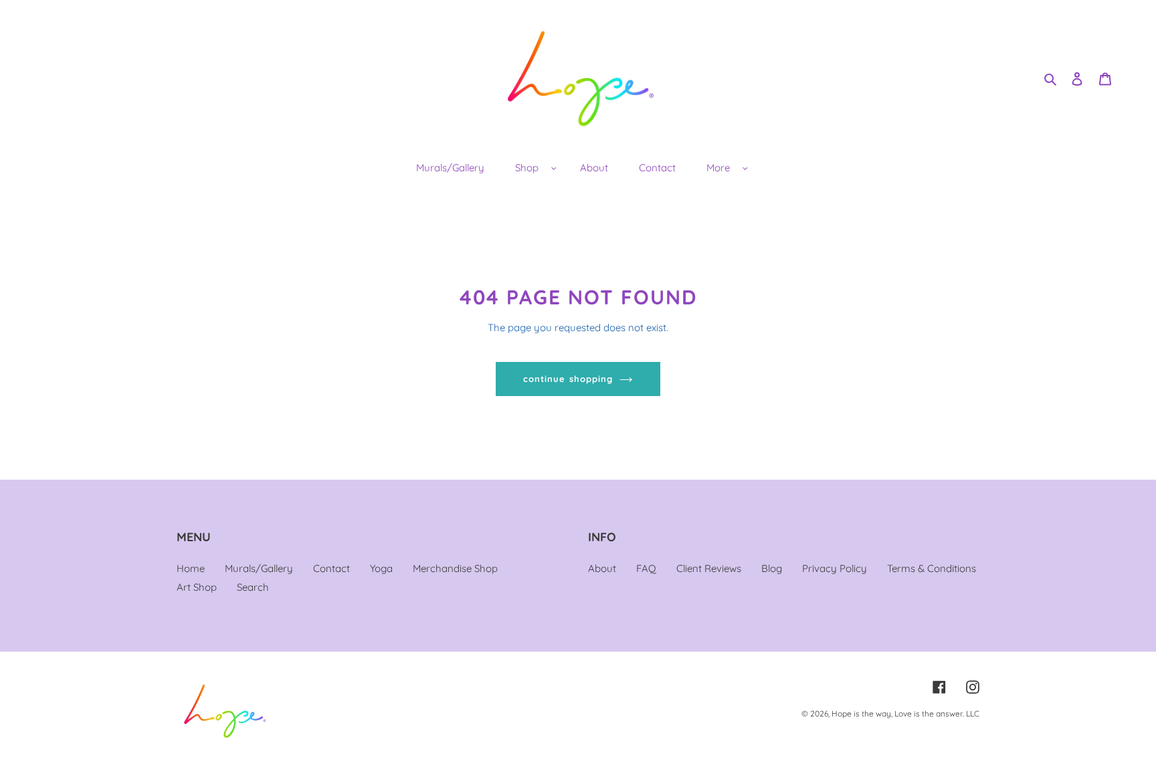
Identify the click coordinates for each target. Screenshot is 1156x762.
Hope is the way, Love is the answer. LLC (905, 713)
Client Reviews (708, 568)
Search (253, 587)
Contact (331, 568)
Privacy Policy (834, 568)
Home (191, 568)
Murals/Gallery (259, 568)
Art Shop (197, 587)
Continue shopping (568, 378)
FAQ (646, 568)
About (602, 568)
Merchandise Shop (455, 568)
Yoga (381, 568)
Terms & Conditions (931, 568)
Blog (771, 568)
